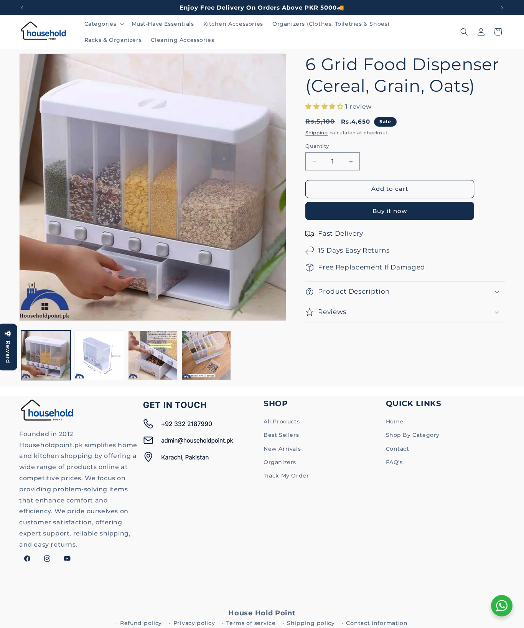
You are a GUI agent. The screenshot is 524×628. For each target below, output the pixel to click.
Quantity (317, 146)
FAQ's (394, 462)
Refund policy (141, 623)
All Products (282, 421)
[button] (103, 24)
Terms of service (250, 623)
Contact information (376, 623)
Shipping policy (311, 623)
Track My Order (286, 475)
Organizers (280, 462)
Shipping (316, 133)
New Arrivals (282, 448)
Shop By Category (413, 434)
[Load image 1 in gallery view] (46, 355)
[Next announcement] (502, 7)
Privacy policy (194, 623)
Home (395, 421)
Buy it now (389, 211)
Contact (397, 448)
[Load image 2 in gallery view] (99, 355)
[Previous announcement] (21, 7)
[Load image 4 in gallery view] (206, 355)
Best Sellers (281, 434)
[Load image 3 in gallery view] (153, 355)
